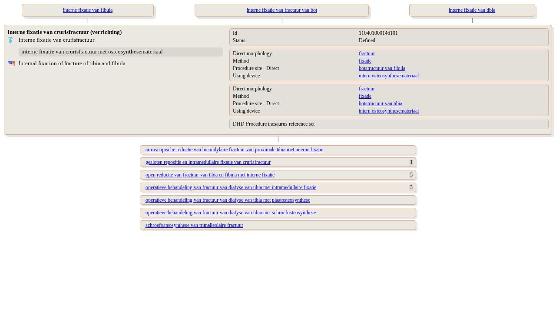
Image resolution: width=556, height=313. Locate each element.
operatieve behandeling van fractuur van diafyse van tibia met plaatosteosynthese (228, 200)
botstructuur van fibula (382, 68)
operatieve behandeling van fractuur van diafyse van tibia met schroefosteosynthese (231, 213)
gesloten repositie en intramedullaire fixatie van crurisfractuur (208, 162)
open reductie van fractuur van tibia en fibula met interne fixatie (210, 175)
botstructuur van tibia (380, 103)
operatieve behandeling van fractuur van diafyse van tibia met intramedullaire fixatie (231, 187)
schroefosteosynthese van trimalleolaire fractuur (194, 225)
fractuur (367, 53)
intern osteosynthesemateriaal (389, 76)
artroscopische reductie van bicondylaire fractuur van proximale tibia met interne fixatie (234, 150)
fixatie (365, 61)
